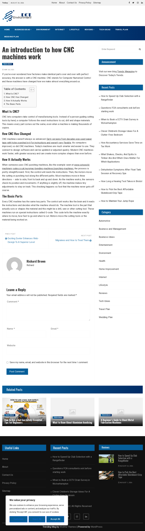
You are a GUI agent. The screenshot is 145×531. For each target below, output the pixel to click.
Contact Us (72, 2)
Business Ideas (22, 29)
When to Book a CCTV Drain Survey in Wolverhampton (119, 121)
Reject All (37, 519)
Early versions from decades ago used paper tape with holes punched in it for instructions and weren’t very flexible (47, 140)
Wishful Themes (68, 527)
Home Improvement (109, 269)
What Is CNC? (12, 93)
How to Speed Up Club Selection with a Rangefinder (120, 98)
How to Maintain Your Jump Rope (117, 201)
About (62, 2)
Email (54, 329)
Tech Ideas (104, 29)
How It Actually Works (16, 100)
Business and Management (112, 229)
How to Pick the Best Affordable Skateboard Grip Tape (117, 191)
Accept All (55, 519)
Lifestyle (74, 29)
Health (102, 261)
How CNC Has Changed (17, 97)
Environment (43, 29)
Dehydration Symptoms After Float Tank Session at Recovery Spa (121, 171)
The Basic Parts (13, 104)
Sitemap (97, 2)
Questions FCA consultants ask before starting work (120, 109)
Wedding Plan (11, 36)
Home (54, 2)
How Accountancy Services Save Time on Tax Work (121, 144)
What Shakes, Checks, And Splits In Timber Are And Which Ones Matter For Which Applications (120, 158)
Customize (18, 519)
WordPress (96, 527)
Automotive (104, 221)
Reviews (89, 29)
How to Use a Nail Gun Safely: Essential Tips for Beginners (23, 421)
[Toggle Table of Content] (30, 89)
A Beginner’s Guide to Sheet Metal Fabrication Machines (117, 421)
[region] (37, 510)
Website (11, 345)
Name (11, 329)
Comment (13, 301)
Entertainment (106, 245)
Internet (60, 29)
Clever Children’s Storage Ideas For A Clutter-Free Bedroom (119, 133)
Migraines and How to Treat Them (72, 240)
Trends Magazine (126, 71)
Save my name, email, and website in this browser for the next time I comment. (49, 362)
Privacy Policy (85, 2)
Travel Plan (121, 29)
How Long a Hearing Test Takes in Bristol (121, 181)
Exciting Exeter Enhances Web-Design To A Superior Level (23, 240)
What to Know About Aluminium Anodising (72, 422)
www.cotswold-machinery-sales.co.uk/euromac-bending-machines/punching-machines (46, 166)
